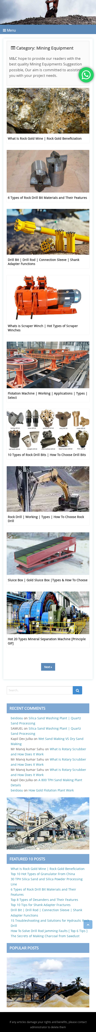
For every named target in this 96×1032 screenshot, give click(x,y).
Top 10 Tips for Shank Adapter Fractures (41, 905)
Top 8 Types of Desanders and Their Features (44, 900)
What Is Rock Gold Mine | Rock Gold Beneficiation (45, 138)
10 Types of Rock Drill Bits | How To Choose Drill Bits (47, 455)
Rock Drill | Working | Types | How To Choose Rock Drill (46, 519)
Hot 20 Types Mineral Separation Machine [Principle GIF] (47, 641)
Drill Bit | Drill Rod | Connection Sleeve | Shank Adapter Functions (43, 262)
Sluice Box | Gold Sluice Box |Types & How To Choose (48, 580)
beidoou (17, 718)
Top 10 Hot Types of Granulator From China (43, 874)
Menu (11, 30)
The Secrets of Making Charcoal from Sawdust (45, 936)
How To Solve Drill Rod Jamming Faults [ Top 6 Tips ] (49, 931)
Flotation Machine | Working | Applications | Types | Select (48, 395)
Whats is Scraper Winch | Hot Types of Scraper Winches (43, 328)
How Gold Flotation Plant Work (51, 790)
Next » (48, 667)
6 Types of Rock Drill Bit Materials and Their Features (47, 197)
